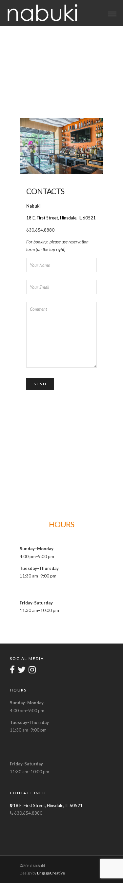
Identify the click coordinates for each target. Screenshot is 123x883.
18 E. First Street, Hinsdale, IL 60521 (61, 217)
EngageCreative (51, 873)
